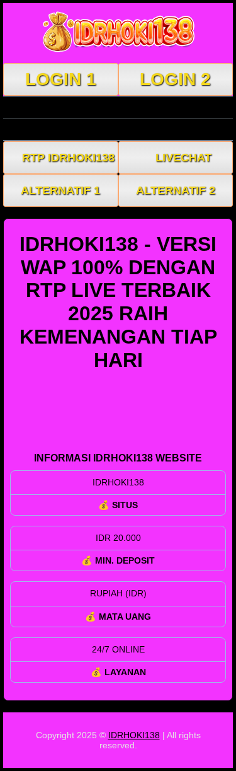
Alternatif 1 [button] (60, 190)
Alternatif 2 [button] (175, 190)
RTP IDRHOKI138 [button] (68, 157)
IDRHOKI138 (134, 735)
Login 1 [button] (60, 79)
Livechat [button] (183, 157)
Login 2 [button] (175, 79)
